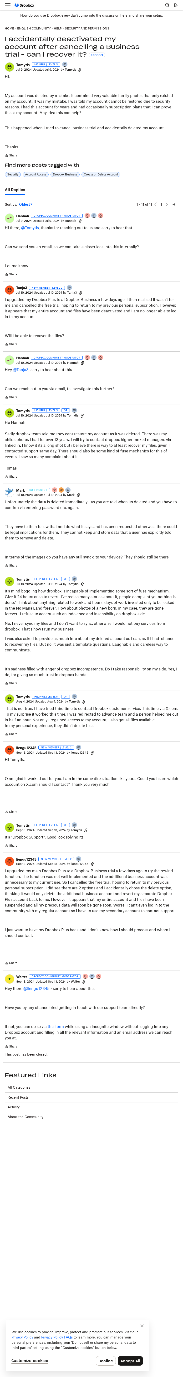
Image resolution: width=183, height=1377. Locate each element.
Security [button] (12, 174)
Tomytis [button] (23, 65)
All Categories (19, 1087)
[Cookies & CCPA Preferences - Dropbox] (77, 1345)
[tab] (15, 190)
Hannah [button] (22, 216)
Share (11, 156)
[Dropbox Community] (24, 5)
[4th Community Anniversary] (87, 216)
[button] (9, 67)
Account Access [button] (35, 174)
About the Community (25, 1117)
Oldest (24, 204)
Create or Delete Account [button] (101, 174)
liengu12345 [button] (26, 748)
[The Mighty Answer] (61, 490)
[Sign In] (176, 5)
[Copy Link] (80, 70)
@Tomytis (30, 227)
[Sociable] (94, 216)
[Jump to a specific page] (174, 204)
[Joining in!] (65, 65)
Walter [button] (21, 977)
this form (56, 1026)
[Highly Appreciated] (101, 216)
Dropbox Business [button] (65, 174)
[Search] (167, 5)
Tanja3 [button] (21, 288)
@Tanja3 (21, 369)
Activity (14, 1107)
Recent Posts (18, 1097)
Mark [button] (20, 490)
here (123, 15)
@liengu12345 (36, 988)
